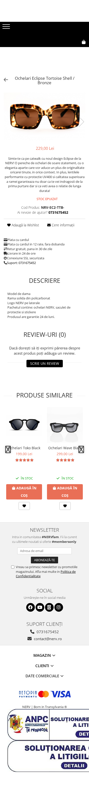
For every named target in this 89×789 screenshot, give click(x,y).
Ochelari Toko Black (24, 448)
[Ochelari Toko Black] (24, 425)
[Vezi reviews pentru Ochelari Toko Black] (24, 460)
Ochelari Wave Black (65, 448)
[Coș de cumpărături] (61, 50)
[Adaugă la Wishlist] (24, 506)
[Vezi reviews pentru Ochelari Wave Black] (65, 460)
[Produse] (6, 28)
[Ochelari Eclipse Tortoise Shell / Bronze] (44, 117)
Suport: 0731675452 (21, 263)
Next (81, 122)
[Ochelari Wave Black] (65, 425)
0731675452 (47, 631)
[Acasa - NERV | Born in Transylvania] (44, 29)
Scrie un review (44, 363)
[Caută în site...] (72, 50)
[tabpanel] (44, 117)
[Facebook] (30, 607)
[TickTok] (49, 607)
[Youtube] (40, 607)
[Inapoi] (3, 79)
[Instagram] (58, 607)
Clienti (42, 665)
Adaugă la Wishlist (25, 225)
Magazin (42, 655)
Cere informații (62, 225)
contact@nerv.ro (47, 638)
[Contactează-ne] (48, 50)
